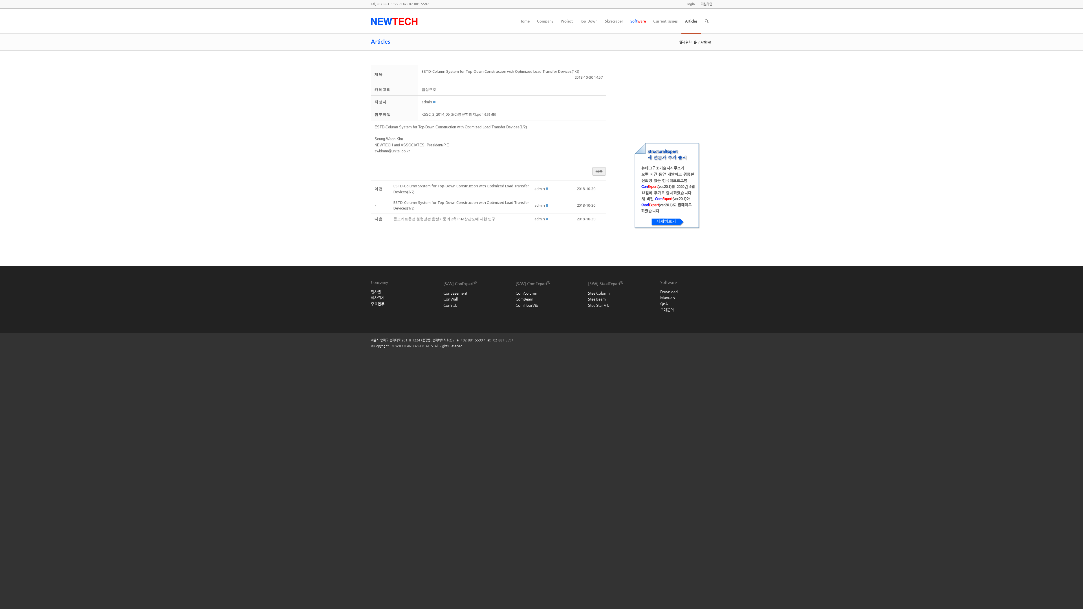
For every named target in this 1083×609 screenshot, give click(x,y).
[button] (427, 101)
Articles (380, 41)
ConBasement (455, 293)
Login (691, 4)
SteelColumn (599, 293)
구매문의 (667, 310)
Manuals (667, 297)
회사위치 (377, 297)
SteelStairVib (598, 305)
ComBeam (524, 299)
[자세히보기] (644, 237)
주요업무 (377, 304)
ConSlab (450, 305)
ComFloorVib (527, 305)
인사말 (376, 292)
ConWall (450, 299)
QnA (664, 304)
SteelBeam (597, 299)
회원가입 (706, 4)
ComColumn (526, 293)
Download (669, 292)
